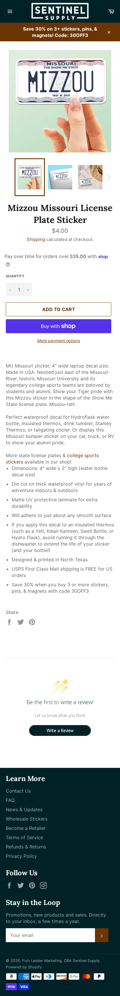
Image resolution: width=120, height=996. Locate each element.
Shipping (36, 239)
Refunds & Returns (26, 847)
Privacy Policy (21, 856)
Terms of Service (24, 837)
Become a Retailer (26, 828)
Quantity (15, 276)
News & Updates (24, 809)
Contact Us (18, 791)
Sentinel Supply (86, 960)
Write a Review (60, 730)
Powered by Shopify (24, 967)
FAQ (10, 800)
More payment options (58, 340)
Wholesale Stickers (26, 819)
